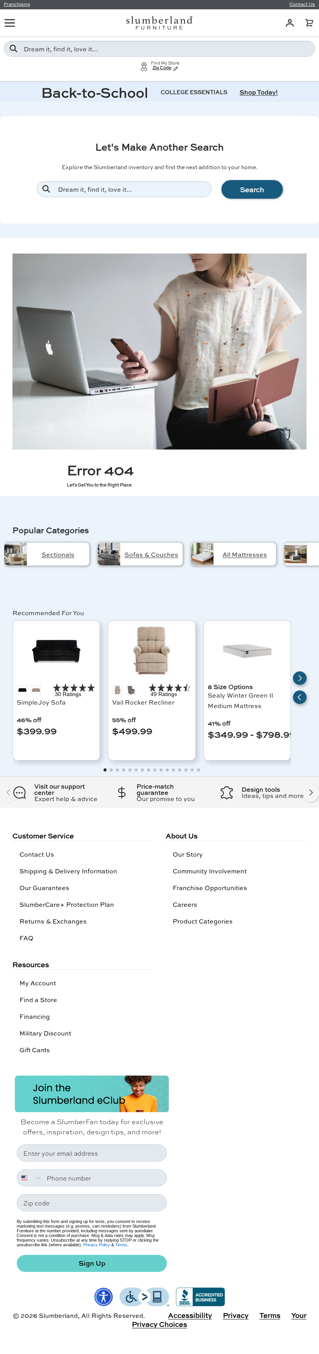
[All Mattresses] (202, 554)
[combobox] (159, 49)
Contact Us (36, 854)
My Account (37, 982)
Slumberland (58, 1315)
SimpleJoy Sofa (41, 702)
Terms (121, 1244)
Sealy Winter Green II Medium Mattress (240, 700)
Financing (34, 1016)
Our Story (188, 854)
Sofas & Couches (151, 554)
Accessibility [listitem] (190, 1315)
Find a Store (38, 999)
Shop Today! (259, 91)
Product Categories (203, 921)
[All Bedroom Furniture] (295, 554)
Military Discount (45, 1033)
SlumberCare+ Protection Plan (66, 904)
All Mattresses (245, 554)
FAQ (26, 937)
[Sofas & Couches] (109, 554)
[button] (309, 23)
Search (252, 189)
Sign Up (92, 1263)
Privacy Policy (96, 1244)
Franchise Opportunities (210, 887)
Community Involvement (210, 870)
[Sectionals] (15, 554)
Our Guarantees (44, 887)
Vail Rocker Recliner (143, 702)
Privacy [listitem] (236, 1315)
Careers (185, 904)
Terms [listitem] (269, 1315)
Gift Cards (34, 1049)
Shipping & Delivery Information (68, 870)
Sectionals (58, 554)
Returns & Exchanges (53, 921)
